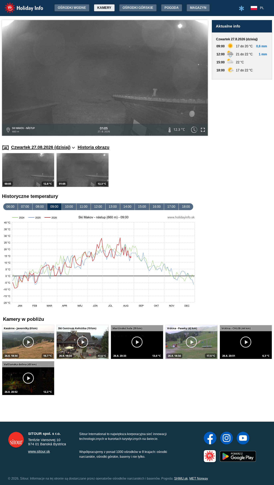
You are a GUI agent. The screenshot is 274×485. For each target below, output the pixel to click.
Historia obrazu (93, 147)
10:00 (69, 206)
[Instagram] (226, 438)
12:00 (98, 206)
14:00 (127, 206)
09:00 (54, 206)
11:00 (83, 206)
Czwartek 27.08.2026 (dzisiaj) (40, 147)
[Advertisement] (242, 108)
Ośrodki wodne (72, 7)
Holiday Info (20, 5)
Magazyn (198, 7)
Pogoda (171, 7)
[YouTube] (243, 438)
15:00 (142, 206)
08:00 (40, 206)
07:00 (25, 206)
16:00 (157, 206)
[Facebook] (210, 438)
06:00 (10, 206)
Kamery (104, 7)
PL (262, 8)
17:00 (171, 206)
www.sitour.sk (39, 452)
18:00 (186, 206)
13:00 (113, 206)
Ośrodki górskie (138, 7)
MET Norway (198, 478)
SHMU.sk (181, 478)
